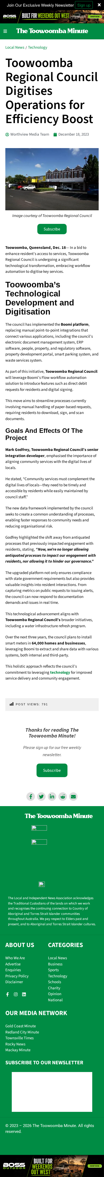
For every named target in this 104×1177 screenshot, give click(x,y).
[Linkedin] (52, 796)
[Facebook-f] (7, 994)
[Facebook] (30, 796)
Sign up (83, 5)
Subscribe (52, 770)
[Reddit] (62, 796)
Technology (37, 47)
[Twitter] (41, 796)
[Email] (73, 796)
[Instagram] (16, 994)
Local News (14, 47)
